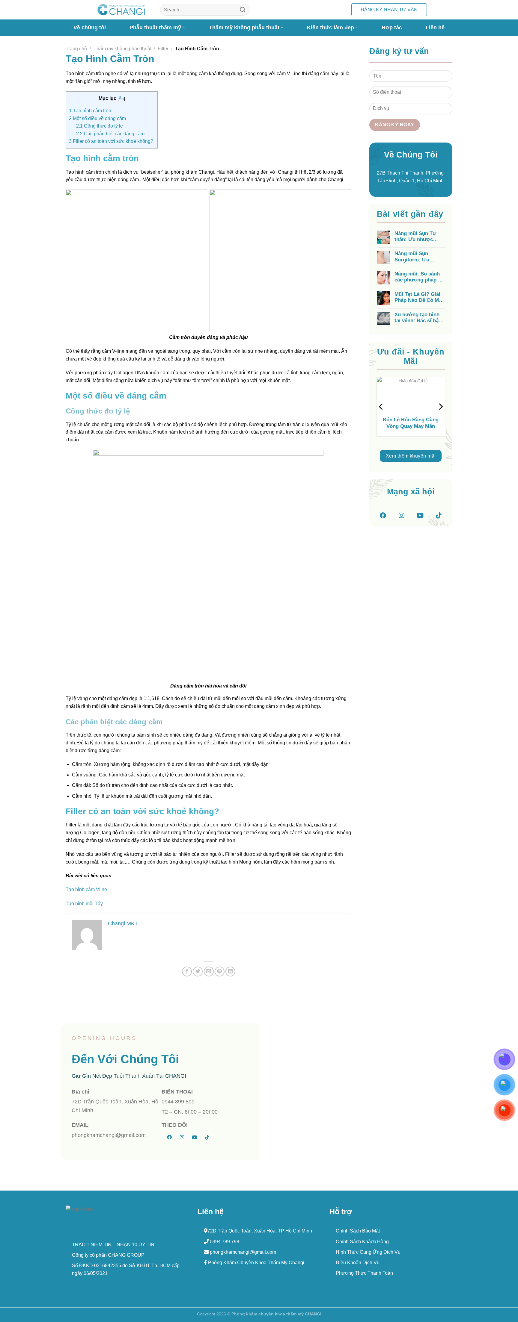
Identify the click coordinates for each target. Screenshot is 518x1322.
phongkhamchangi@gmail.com (242, 1252)
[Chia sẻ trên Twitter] (198, 971)
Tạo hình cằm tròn (90, 110)
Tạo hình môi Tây (84, 903)
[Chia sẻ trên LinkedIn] (230, 971)
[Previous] (381, 406)
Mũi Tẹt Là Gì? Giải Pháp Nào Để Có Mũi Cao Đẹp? (418, 297)
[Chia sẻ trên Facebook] (187, 971)
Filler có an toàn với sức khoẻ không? (111, 141)
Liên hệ (435, 27)
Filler (163, 48)
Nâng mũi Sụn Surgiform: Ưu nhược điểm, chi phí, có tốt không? (419, 257)
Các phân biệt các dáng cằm (110, 133)
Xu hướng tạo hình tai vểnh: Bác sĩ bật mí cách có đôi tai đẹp (417, 318)
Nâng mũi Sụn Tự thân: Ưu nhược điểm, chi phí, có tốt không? (418, 237)
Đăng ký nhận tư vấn (389, 9)
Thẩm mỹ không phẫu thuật (244, 27)
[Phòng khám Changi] (121, 9)
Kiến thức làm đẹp (330, 27)
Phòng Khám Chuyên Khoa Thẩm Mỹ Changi (255, 1262)
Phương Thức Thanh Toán (364, 1273)
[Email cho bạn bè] (209, 971)
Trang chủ (76, 48)
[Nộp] (243, 10)
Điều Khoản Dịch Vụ (358, 1262)
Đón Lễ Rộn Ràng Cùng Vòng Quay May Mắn (411, 423)
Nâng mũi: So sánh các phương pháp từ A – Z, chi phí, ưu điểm (418, 277)
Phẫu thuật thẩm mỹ (155, 27)
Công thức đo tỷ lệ (99, 125)
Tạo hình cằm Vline (86, 889)
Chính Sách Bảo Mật (358, 1230)
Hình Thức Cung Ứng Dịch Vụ (368, 1252)
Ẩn (121, 98)
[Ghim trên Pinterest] (220, 971)
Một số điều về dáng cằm (97, 118)
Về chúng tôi (89, 27)
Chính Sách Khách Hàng (362, 1241)
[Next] (440, 406)
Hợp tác (392, 27)
